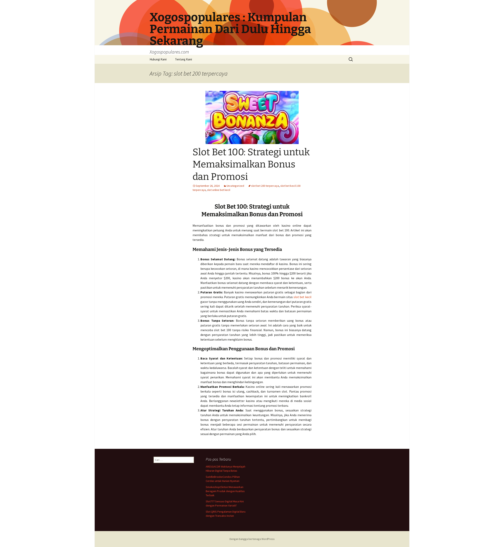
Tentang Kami (183, 59)
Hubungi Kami (158, 59)
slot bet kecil (302, 297)
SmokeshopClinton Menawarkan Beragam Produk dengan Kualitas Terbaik (225, 491)
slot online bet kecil (218, 190)
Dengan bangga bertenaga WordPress (252, 539)
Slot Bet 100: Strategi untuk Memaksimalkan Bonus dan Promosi (251, 164)
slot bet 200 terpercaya (265, 186)
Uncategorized (235, 186)
